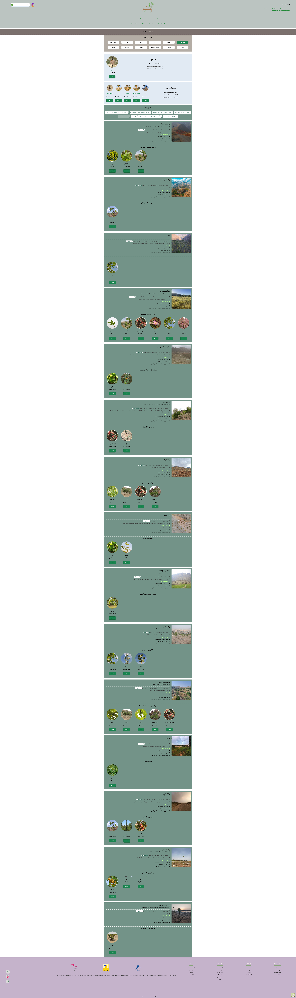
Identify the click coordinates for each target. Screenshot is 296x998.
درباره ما (249, 970)
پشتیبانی (249, 972)
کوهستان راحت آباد (165, 124)
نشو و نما (151, 24)
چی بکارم (191, 970)
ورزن (169, 235)
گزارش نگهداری (277, 972)
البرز (155, 42)
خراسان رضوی (113, 42)
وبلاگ (220, 979)
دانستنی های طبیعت (220, 968)
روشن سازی (277, 968)
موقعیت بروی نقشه (141, 130)
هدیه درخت (149, 19)
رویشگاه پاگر (167, 460)
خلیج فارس (167, 515)
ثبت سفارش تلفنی (249, 975)
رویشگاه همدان (166, 850)
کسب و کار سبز (220, 972)
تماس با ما (135, 24)
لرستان (141, 47)
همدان (113, 47)
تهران (127, 42)
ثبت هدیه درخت (191, 975)
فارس (183, 47)
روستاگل (151, 32)
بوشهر (141, 42)
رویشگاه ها (277, 970)
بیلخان (191, 972)
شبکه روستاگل (220, 977)
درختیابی (278, 975)
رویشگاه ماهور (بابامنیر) (164, 682)
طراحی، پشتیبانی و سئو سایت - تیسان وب (148, 997)
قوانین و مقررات (191, 968)
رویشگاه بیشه (166, 403)
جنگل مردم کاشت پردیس (163, 347)
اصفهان (168, 42)
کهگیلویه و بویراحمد (155, 47)
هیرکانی (168, 738)
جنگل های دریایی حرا (164, 905)
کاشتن (112, 77)
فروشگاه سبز (162, 24)
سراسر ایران (182, 42)
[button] (145, 19)
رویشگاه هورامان (166, 180)
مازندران (127, 47)
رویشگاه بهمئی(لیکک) (164, 571)
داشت (133, 116)
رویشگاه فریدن (166, 627)
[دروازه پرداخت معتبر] (106, 967)
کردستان (169, 47)
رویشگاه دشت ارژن (165, 291)
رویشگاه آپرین (166, 794)
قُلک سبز (220, 975)
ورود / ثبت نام (285, 4)
